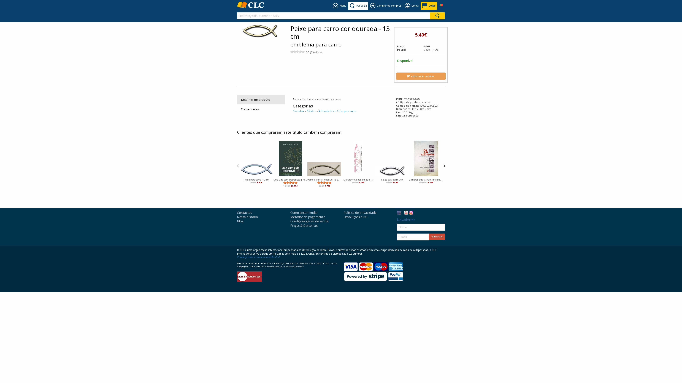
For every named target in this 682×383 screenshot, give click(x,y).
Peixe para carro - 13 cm (256, 179)
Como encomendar (304, 213)
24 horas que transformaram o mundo (426, 179)
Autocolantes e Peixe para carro (337, 111)
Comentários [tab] (250, 109)
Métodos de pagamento (307, 217)
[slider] (297, 51)
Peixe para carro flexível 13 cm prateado (324, 179)
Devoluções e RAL (356, 217)
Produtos (298, 111)
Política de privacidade (360, 213)
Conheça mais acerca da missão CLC (258, 257)
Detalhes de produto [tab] (255, 100)
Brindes (311, 111)
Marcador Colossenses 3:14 (358, 179)
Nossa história (247, 217)
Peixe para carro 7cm (392, 179)
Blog (240, 221)
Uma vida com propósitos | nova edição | (290, 179)
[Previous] (238, 165)
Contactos (244, 213)
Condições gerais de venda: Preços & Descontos (309, 223)
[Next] (444, 165)
